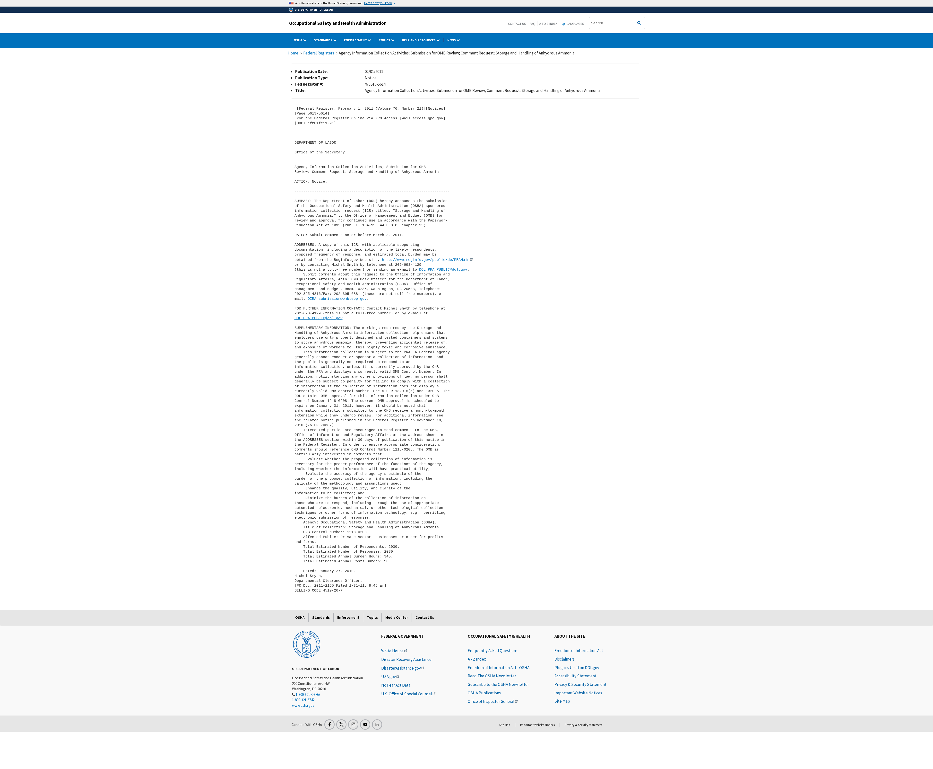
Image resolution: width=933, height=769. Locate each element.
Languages (575, 23)
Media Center (396, 617)
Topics (385, 40)
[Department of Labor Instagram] (353, 724)
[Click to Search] (639, 23)
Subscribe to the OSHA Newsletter (498, 684)
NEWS (452, 40)
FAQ (533, 23)
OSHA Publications (484, 693)
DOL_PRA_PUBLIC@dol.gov (443, 270)
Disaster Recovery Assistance (406, 659)
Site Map (562, 701)
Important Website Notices (578, 693)
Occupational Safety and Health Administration (338, 23)
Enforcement (356, 40)
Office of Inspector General (491, 701)
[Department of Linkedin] (377, 724)
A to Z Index (548, 23)
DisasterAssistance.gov (401, 668)
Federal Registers (318, 53)
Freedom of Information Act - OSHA (498, 667)
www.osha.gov (303, 705)
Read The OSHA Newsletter (492, 676)
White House (392, 651)
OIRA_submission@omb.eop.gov (337, 299)
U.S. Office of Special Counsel (406, 694)
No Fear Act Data (395, 685)
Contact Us (517, 23)
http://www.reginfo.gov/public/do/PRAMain (425, 260)
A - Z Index (477, 659)
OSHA (298, 40)
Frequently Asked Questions (493, 650)
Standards (323, 40)
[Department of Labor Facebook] (329, 724)
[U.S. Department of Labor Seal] (306, 643)
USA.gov (388, 676)
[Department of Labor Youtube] (365, 724)
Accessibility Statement (575, 676)
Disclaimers (564, 659)
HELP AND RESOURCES (419, 40)
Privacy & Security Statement (580, 684)
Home (293, 53)
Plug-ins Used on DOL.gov (576, 667)
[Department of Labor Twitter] (341, 724)
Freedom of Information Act (578, 650)
